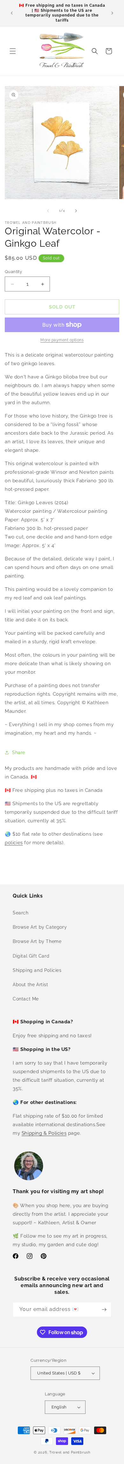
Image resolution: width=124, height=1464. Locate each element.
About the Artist (30, 984)
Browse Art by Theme (37, 941)
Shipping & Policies (44, 1133)
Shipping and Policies (37, 970)
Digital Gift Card (31, 956)
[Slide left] (48, 211)
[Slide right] (76, 211)
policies (14, 843)
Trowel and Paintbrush (69, 1452)
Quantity (13, 271)
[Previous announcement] (12, 13)
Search (21, 912)
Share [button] (18, 752)
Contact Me (26, 998)
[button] (13, 51)
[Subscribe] (104, 1309)
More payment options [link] (62, 340)
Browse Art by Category (40, 927)
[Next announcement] (112, 13)
